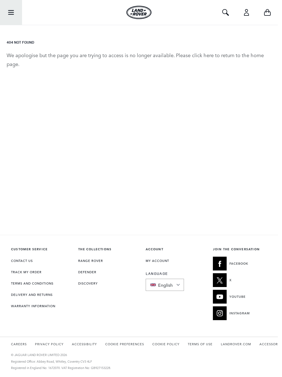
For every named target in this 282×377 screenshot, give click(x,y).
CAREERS (19, 344)
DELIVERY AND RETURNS (32, 294)
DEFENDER (87, 272)
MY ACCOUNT (157, 260)
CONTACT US (22, 260)
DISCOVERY (88, 283)
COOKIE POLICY (166, 344)
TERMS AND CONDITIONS (32, 283)
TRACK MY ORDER (26, 272)
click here (203, 55)
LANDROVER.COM (236, 344)
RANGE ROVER (90, 260)
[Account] (246, 12)
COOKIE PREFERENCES (124, 344)
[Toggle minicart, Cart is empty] (267, 12)
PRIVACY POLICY (49, 344)
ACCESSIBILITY (84, 344)
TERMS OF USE (200, 344)
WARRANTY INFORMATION (33, 306)
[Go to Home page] (139, 12)
